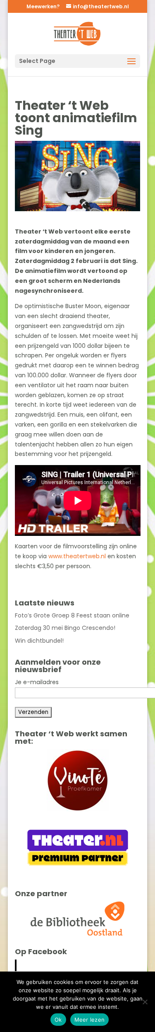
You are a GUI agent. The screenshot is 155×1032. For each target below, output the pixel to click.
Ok (58, 1019)
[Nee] (145, 1002)
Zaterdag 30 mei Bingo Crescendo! (65, 628)
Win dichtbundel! (39, 641)
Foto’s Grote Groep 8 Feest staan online (72, 615)
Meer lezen (89, 1019)
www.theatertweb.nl (77, 556)
